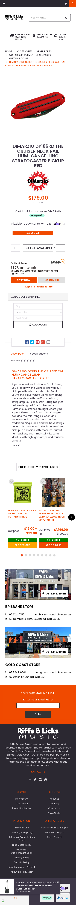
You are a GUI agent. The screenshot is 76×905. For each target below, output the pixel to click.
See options (22, 545)
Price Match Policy (21, 844)
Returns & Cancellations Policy (22, 839)
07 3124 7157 (16, 614)
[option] (38, 105)
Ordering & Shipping (22, 832)
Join (38, 714)
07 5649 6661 (17, 672)
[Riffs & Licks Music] (14, 17)
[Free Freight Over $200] (12, 37)
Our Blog (54, 803)
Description (18, 353)
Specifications (39, 353)
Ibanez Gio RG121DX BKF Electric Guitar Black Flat (34, 887)
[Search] (66, 18)
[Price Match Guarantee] (34, 35)
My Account (21, 798)
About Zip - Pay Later (22, 871)
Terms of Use (22, 827)
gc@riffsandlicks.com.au (55, 672)
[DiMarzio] (38, 181)
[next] (71, 517)
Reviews (16, 360)
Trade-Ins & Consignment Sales (22, 851)
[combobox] (46, 17)
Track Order (22, 803)
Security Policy (21, 862)
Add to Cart (53, 545)
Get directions (55, 593)
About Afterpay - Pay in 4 (21, 867)
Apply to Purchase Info (39, 286)
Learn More (52, 280)
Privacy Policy (21, 857)
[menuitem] (27, 343)
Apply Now (23, 280)
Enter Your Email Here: (38, 699)
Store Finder (54, 813)
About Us (54, 798)
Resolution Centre (21, 808)
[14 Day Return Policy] (55, 37)
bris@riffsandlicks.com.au (55, 614)
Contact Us (54, 808)
